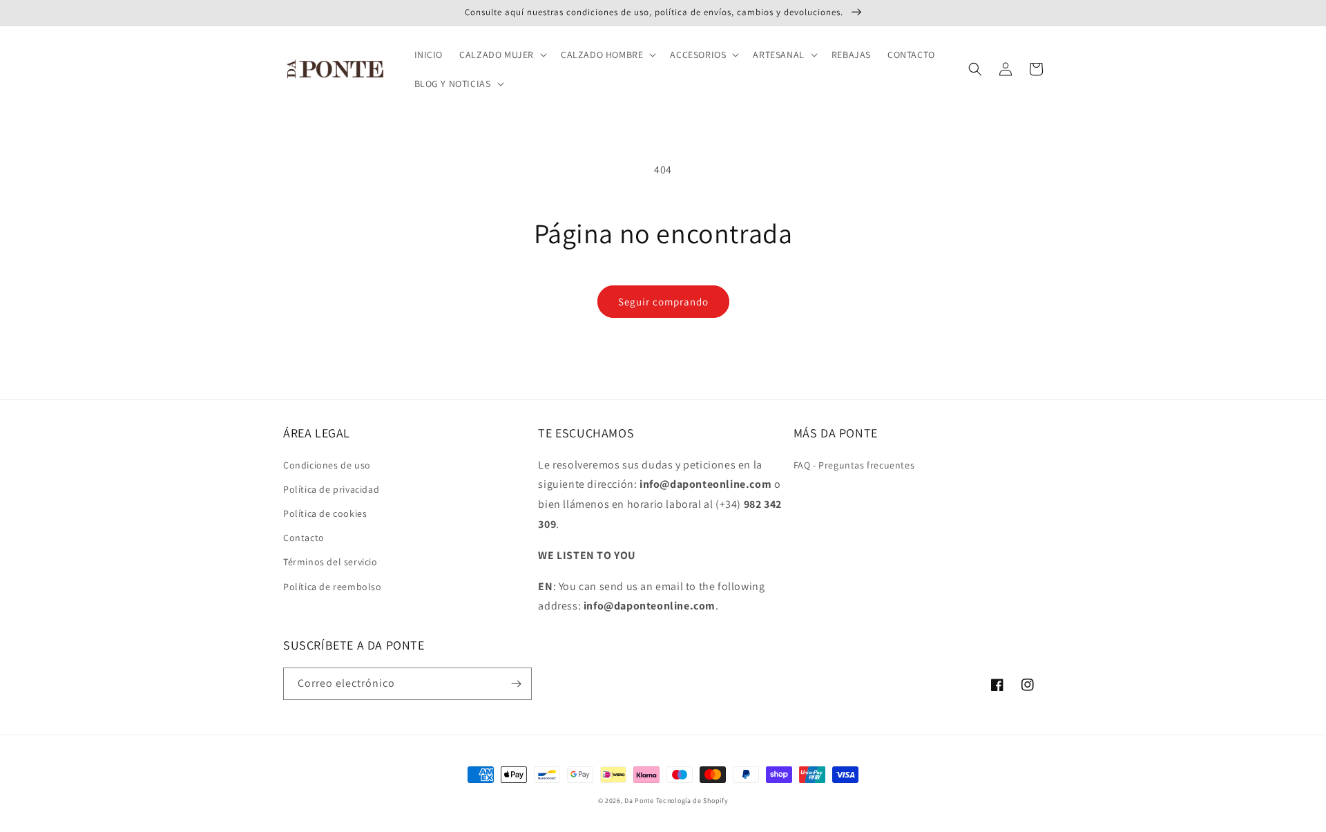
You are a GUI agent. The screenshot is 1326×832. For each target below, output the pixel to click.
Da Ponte (639, 800)
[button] (501, 54)
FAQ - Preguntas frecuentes (854, 465)
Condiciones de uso (327, 465)
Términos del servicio (330, 562)
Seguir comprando (663, 301)
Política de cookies (325, 513)
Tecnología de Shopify (692, 800)
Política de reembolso (332, 586)
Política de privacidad (331, 489)
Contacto (304, 537)
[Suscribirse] (516, 684)
